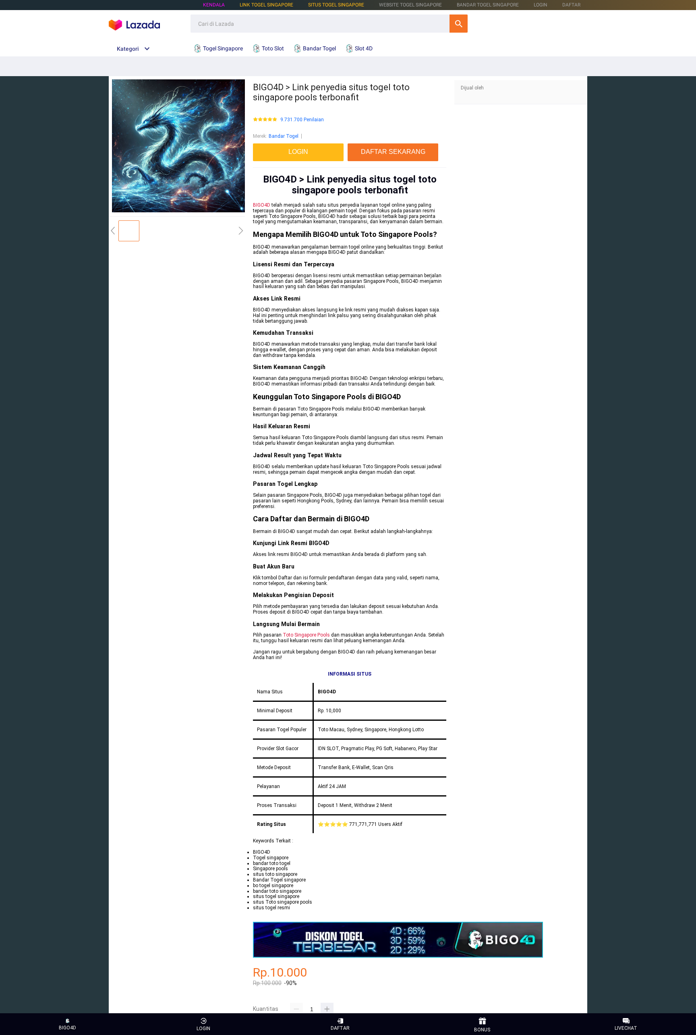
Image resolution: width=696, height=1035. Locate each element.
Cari (459, 24)
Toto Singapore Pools (306, 635)
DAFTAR (571, 5)
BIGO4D (261, 205)
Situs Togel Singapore (336, 5)
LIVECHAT (626, 1028)
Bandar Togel (283, 136)
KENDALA (214, 5)
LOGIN (540, 5)
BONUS (482, 1030)
